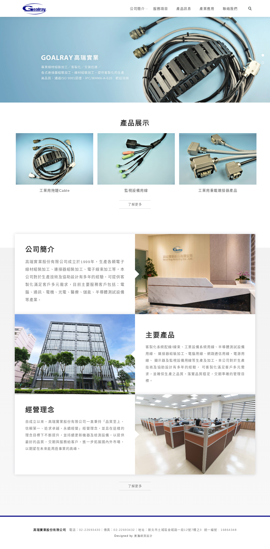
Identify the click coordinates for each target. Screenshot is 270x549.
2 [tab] (262, 63)
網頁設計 (146, 535)
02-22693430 (90, 529)
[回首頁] (34, 9)
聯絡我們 (230, 9)
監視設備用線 (135, 191)
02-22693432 (124, 529)
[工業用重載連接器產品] (216, 158)
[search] (250, 9)
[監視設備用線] (135, 158)
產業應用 (207, 9)
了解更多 (135, 204)
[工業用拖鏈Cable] (53, 158)
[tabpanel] (135, 60)
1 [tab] (262, 55)
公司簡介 (137, 9)
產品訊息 (183, 9)
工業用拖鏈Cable (53, 191)
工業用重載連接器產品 (216, 191)
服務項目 (160, 9)
